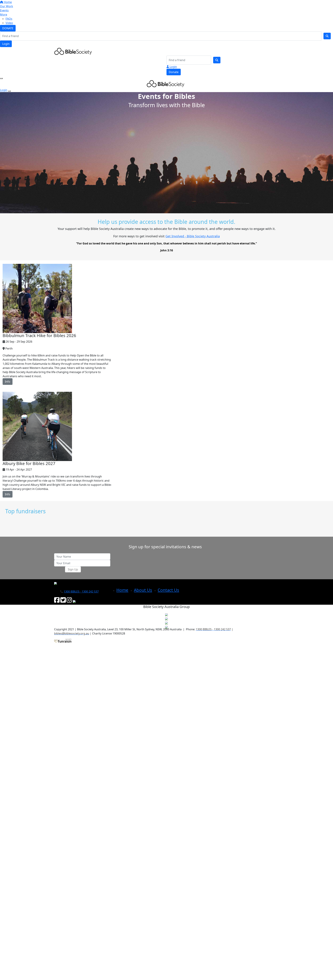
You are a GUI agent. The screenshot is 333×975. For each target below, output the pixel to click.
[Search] (327, 36)
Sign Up (73, 569)
